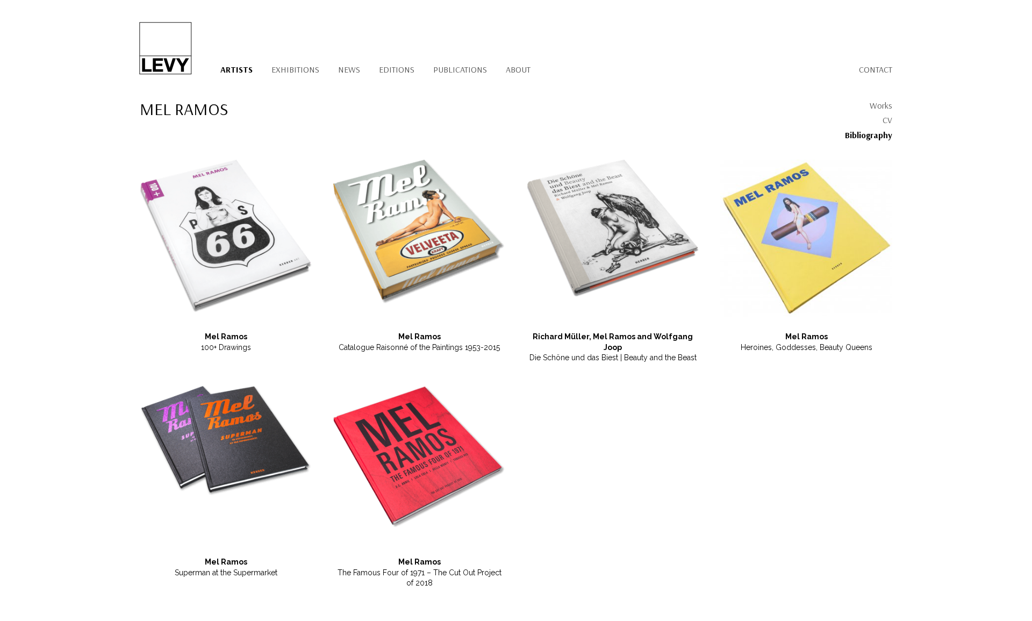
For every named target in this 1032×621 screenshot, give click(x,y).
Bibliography (868, 135)
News (349, 69)
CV (887, 120)
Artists (236, 69)
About (518, 69)
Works (881, 105)
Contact (875, 69)
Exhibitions (295, 69)
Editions (396, 69)
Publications (460, 69)
